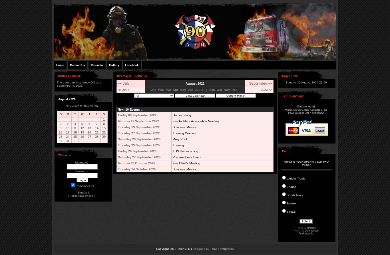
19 (82, 132)
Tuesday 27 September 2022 (139, 133)
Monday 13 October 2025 (136, 163)
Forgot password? (82, 195)
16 (60, 132)
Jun (190, 89)
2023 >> (266, 89)
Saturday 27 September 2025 (139, 157)
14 (96, 128)
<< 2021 (123, 89)
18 (75, 132)
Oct (219, 89)
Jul (197, 89)
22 (104, 132)
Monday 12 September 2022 (138, 121)
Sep (212, 89)
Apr (175, 89)
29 (104, 136)
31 (67, 141)
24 (67, 136)
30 (60, 141)
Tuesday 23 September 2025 (139, 145)
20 (89, 132)
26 (82, 136)
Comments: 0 (311, 230)
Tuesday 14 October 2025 (137, 169)
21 (96, 132)
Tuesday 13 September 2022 (139, 127)
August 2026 (67, 99)
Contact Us (77, 65)
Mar (168, 89)
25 (75, 136)
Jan (153, 89)
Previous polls (306, 233)
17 (67, 132)
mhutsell (311, 227)
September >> (260, 83)
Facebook (132, 65)
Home (60, 65)
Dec (234, 89)
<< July (124, 83)
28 (96, 136)
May (183, 89)
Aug (204, 89)
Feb (161, 89)
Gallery (114, 65)
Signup (82, 192)
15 (104, 128)
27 (89, 136)
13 (89, 128)
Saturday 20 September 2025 (139, 139)
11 (75, 128)
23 (60, 136)
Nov (227, 89)
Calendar (97, 65)
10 (67, 128)
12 (82, 128)
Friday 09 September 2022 (137, 115)
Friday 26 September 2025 (137, 151)
